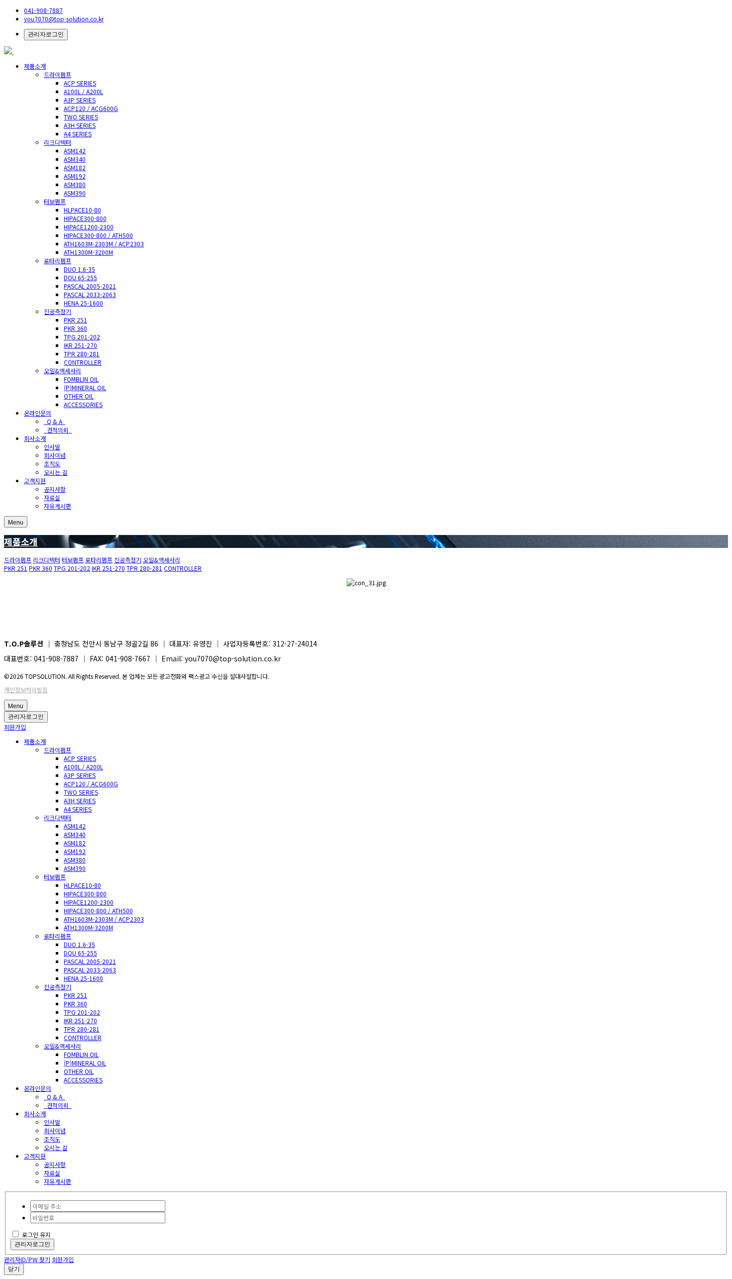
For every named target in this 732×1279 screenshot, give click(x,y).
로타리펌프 (57, 260)
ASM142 (75, 150)
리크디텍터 (57, 142)
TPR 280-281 (82, 353)
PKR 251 (75, 320)
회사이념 (55, 455)
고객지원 (35, 480)
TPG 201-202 (82, 336)
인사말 (52, 446)
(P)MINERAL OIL (85, 387)
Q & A (54, 421)
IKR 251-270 (80, 345)
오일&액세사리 (62, 370)
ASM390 (75, 193)
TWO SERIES (81, 116)
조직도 (52, 463)
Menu (15, 522)
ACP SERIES (80, 83)
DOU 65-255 (80, 277)
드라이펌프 (57, 74)
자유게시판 (57, 506)
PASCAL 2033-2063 (90, 294)
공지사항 (55, 489)
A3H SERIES (80, 125)
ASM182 (75, 167)
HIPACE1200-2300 (89, 226)
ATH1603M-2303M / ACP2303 (104, 243)
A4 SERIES (78, 133)
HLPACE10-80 (82, 210)
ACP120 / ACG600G (91, 108)
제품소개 (35, 66)
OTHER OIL (79, 396)
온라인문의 (37, 413)
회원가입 (15, 727)
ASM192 (75, 176)
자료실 (52, 497)
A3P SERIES (80, 100)
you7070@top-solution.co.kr (64, 18)
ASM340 (75, 159)
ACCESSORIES (83, 404)
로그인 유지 (36, 1234)
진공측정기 (57, 311)
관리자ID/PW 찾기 (27, 1259)
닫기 (14, 1269)
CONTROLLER (83, 362)
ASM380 (75, 184)
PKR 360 (75, 328)
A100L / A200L (83, 91)
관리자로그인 (46, 34)
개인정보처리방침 (26, 689)
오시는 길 (55, 472)
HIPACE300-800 (85, 218)
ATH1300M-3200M (88, 252)
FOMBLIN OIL (81, 379)
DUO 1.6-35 (79, 269)
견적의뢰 (58, 430)
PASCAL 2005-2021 (90, 286)
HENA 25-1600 (83, 303)
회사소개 (35, 438)
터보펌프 (55, 201)
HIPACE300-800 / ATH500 (98, 235)
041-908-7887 (43, 10)
